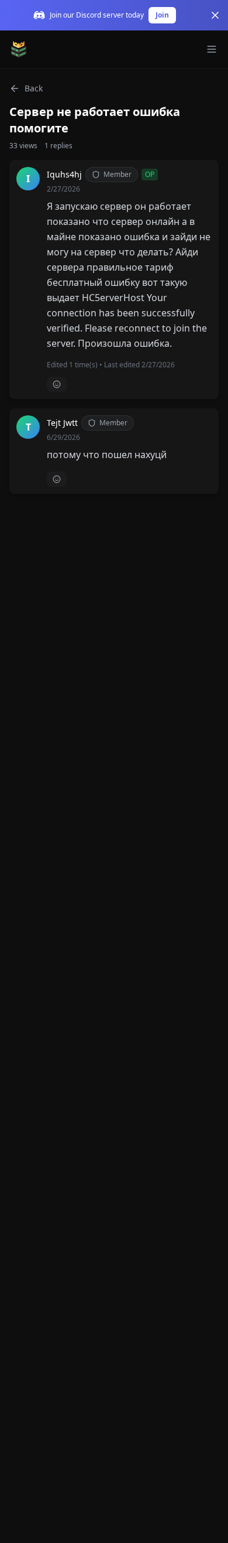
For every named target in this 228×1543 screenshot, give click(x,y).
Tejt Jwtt (62, 422)
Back (34, 88)
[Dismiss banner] (215, 15)
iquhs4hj (64, 174)
